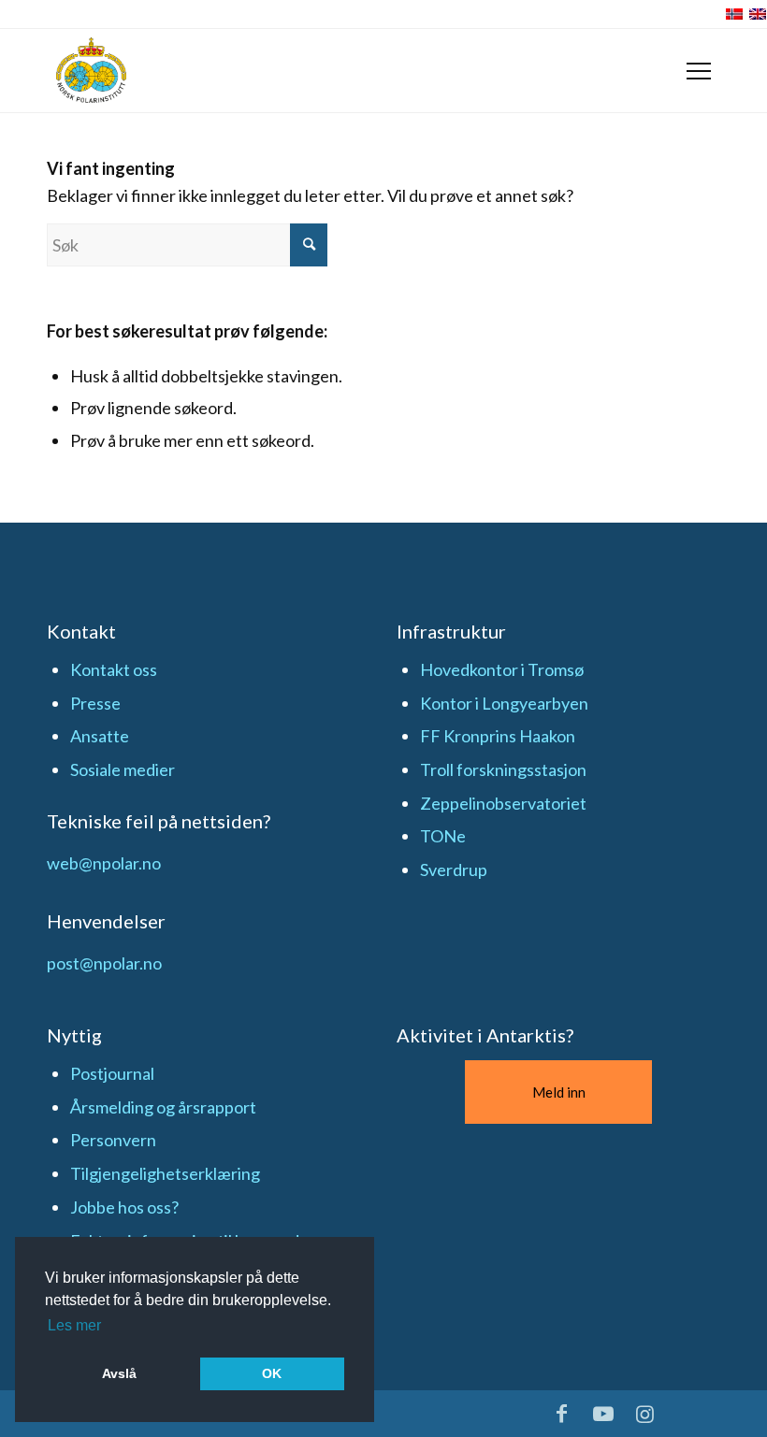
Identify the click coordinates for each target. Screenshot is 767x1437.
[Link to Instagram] (645, 1414)
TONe (443, 836)
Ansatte (99, 736)
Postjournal (112, 1073)
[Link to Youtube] (603, 1414)
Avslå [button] (119, 1373)
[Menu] (698, 71)
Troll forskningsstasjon (503, 769)
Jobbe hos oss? (124, 1207)
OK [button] (272, 1373)
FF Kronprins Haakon (497, 736)
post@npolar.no (104, 963)
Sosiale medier (122, 769)
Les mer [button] (74, 1325)
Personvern (113, 1139)
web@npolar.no (104, 863)
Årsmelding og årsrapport (163, 1107)
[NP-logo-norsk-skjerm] (91, 70)
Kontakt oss (113, 669)
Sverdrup (453, 869)
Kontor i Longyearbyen (504, 703)
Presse (95, 703)
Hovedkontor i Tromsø (502, 669)
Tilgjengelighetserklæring (165, 1173)
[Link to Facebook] (562, 1414)
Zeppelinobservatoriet (503, 803)
